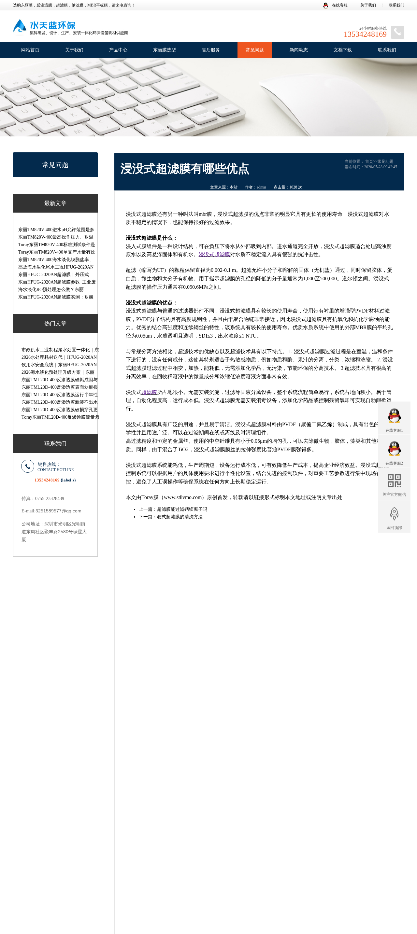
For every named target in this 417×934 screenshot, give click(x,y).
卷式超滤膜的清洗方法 (180, 516)
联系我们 (396, 5)
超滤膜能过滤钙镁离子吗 (182, 509)
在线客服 (339, 5)
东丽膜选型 (164, 50)
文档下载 (343, 50)
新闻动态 (299, 50)
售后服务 (211, 50)
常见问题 (255, 50)
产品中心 (118, 50)
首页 (369, 161)
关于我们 (368, 5)
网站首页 (30, 50)
